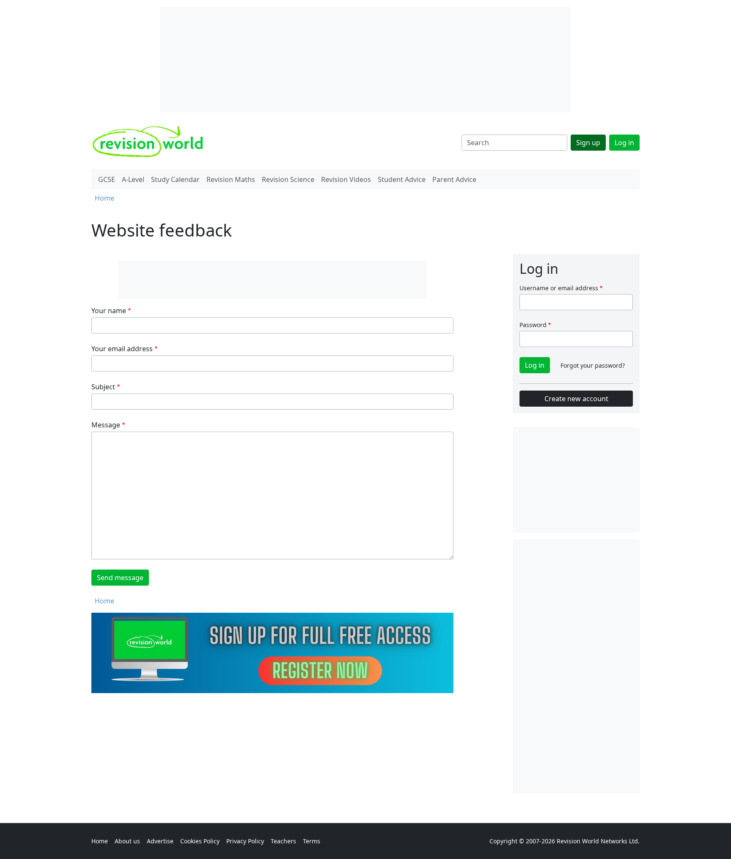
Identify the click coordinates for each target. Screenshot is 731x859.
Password (533, 325)
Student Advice (402, 179)
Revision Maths (230, 179)
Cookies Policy (200, 841)
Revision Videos (346, 179)
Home (104, 198)
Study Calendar (175, 179)
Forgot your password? (593, 365)
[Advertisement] (576, 666)
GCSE (106, 179)
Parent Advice (454, 179)
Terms (311, 841)
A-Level (133, 179)
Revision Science (288, 179)
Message (105, 425)
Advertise (160, 841)
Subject (103, 386)
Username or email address (558, 288)
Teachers (283, 841)
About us (127, 841)
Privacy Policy (245, 841)
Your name (108, 310)
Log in (624, 142)
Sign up (588, 142)
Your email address (122, 348)
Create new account (576, 398)
